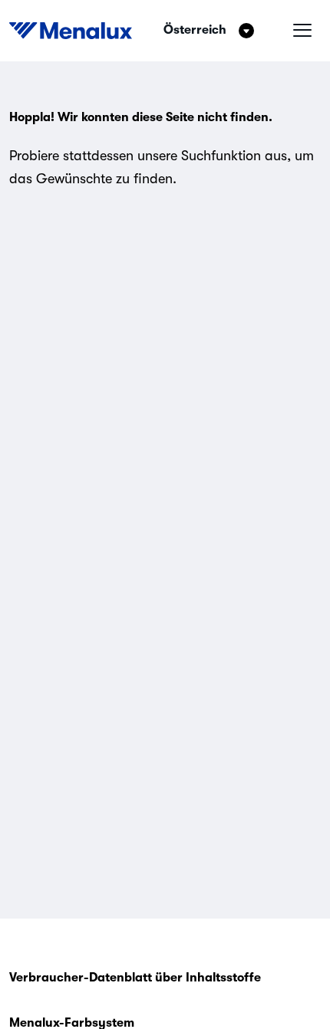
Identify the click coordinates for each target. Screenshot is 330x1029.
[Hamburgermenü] (302, 30)
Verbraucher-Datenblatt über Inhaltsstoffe (135, 978)
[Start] (71, 30)
